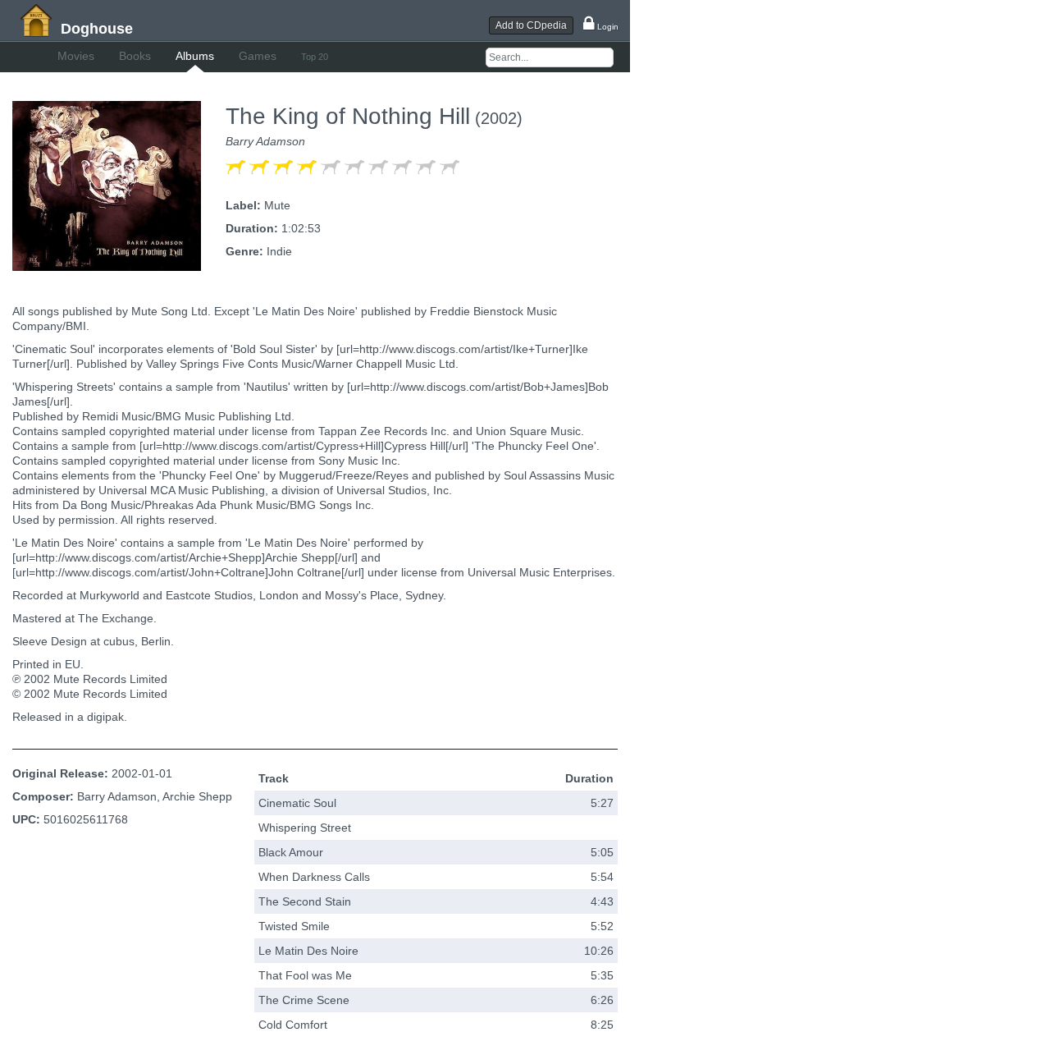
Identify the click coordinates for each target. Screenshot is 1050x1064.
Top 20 (314, 57)
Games (257, 55)
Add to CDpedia (531, 25)
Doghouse (97, 29)
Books (135, 55)
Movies (75, 55)
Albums (195, 55)
